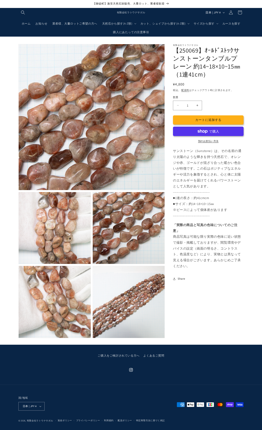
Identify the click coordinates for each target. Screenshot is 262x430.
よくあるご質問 (153, 355)
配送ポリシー (125, 420)
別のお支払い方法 (208, 141)
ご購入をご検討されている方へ (118, 355)
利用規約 (109, 420)
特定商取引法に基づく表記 (150, 420)
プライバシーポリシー (88, 420)
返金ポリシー (65, 420)
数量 (175, 97)
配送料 (185, 90)
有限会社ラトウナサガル (40, 420)
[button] (22, 12)
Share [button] (181, 278)
